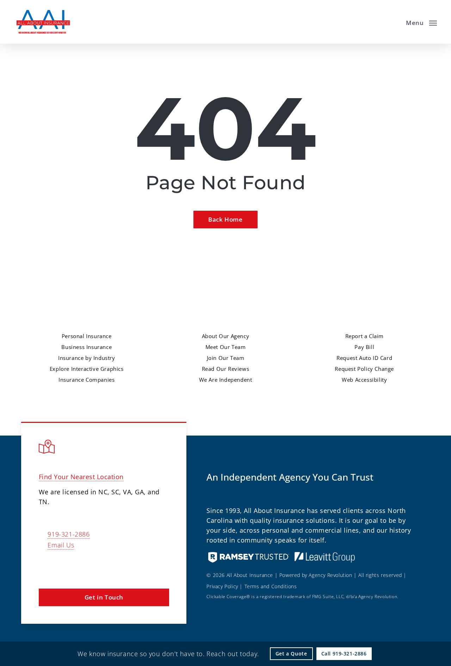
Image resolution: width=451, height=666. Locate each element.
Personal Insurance (87, 336)
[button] (421, 22)
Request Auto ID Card (364, 357)
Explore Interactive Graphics (87, 368)
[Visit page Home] (43, 22)
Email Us (61, 545)
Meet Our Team (225, 346)
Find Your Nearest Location (81, 476)
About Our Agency (225, 336)
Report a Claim (364, 336)
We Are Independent (225, 379)
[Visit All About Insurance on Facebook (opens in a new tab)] (60, 565)
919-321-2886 (68, 534)
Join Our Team (226, 357)
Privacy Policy (222, 586)
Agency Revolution (330, 575)
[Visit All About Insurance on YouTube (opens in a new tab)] (89, 565)
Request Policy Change (364, 368)
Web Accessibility (364, 379)
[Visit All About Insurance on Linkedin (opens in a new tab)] (74, 565)
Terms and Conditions (271, 586)
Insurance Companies (86, 379)
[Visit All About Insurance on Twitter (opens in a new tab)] (45, 565)
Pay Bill (364, 346)
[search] (394, 21)
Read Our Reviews (225, 368)
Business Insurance (86, 346)
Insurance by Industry (86, 357)
